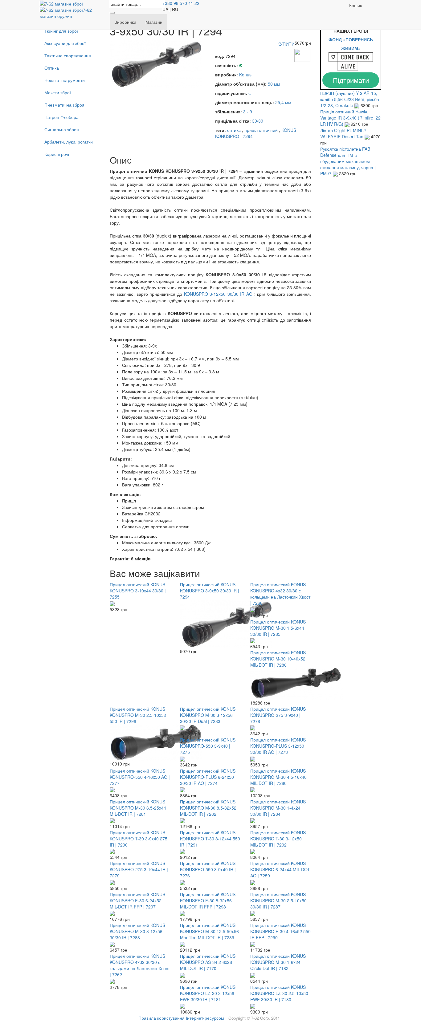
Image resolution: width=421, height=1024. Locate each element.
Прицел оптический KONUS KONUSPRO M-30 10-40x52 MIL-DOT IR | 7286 (278, 658)
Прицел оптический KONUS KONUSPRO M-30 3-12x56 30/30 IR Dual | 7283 (207, 715)
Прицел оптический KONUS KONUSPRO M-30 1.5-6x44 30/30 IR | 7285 (278, 628)
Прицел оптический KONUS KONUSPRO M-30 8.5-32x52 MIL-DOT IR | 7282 (208, 807)
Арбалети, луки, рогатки (68, 142)
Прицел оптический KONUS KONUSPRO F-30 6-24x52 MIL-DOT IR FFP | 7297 (137, 900)
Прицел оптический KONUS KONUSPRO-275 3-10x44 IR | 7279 (139, 869)
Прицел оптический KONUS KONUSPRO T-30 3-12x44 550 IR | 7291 (210, 838)
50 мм (274, 84)
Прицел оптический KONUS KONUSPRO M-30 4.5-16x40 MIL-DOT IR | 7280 (278, 777)
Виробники (125, 22)
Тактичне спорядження (67, 55)
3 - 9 (247, 111)
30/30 (257, 121)
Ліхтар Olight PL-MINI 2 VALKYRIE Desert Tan (343, 133)
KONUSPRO (227, 136)
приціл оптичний (261, 130)
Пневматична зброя (64, 105)
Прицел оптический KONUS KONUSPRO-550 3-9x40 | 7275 (207, 746)
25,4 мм (283, 102)
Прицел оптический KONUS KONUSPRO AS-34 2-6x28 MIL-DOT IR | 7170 (207, 962)
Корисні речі (56, 154)
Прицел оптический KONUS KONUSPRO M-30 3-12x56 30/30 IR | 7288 (137, 931)
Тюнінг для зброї (61, 31)
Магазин (153, 22)
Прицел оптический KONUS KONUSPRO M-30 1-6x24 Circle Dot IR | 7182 (278, 962)
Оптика (51, 68)
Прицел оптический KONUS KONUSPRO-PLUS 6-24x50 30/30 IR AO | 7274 (207, 777)
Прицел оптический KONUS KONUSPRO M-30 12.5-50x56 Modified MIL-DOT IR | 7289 (209, 931)
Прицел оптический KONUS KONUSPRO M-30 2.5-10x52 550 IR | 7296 (138, 715)
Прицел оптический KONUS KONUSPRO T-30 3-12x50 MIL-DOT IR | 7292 (278, 838)
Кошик (355, 5)
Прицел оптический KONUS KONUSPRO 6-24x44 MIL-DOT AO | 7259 (280, 869)
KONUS (288, 130)
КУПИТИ (286, 44)
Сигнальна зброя (61, 129)
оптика (234, 130)
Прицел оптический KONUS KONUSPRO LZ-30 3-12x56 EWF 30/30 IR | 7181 (207, 993)
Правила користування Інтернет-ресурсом (181, 1018)
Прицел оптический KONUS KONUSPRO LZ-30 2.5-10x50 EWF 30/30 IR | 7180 (279, 993)
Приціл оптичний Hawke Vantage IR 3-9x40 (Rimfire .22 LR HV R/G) (350, 117)
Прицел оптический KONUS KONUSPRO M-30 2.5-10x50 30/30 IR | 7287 (278, 900)
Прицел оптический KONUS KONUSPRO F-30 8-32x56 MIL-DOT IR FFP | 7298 (207, 900)
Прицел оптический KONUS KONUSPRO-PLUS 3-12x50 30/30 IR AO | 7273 (278, 746)
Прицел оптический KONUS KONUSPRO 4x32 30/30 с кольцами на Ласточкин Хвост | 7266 (280, 593)
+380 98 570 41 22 (180, 3)
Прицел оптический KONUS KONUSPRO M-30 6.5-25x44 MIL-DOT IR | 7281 (138, 807)
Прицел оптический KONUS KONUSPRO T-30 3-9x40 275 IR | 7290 (138, 838)
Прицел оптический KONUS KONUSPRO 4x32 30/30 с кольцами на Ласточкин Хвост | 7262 (140, 965)
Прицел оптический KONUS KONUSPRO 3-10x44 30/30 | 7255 (138, 590)
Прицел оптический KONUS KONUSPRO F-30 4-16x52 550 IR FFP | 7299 (280, 931)
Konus (245, 74)
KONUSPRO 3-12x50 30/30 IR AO (218, 294)
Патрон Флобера (61, 117)
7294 (248, 136)
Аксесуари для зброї (65, 43)
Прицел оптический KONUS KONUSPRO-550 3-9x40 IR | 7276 (208, 869)
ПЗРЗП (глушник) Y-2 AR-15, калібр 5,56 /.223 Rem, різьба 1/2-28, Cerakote (349, 99)
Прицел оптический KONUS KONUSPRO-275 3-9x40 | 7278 (278, 715)
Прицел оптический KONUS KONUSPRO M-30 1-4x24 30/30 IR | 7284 (278, 807)
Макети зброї (57, 92)
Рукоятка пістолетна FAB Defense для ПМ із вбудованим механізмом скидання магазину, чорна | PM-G (348, 161)
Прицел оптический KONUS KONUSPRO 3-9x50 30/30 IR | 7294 (209, 590)
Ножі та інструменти (64, 80)
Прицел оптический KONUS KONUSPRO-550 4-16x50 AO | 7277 (140, 777)
